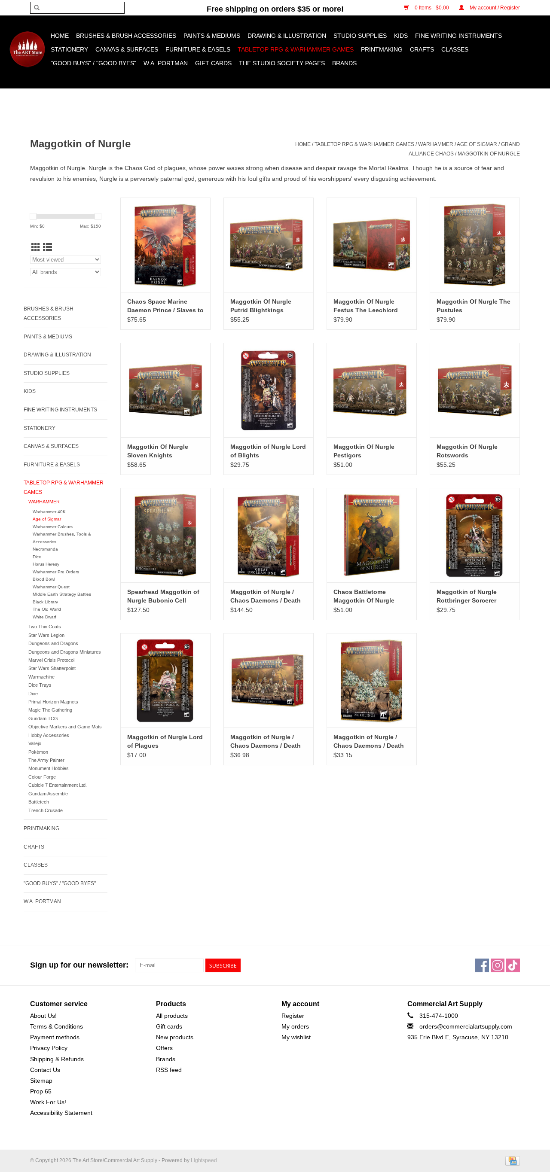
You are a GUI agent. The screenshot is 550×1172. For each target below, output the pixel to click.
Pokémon (38, 752)
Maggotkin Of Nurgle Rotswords (467, 451)
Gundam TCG (43, 718)
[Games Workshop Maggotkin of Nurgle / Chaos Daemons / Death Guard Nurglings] (372, 680)
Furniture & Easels (197, 49)
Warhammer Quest (51, 586)
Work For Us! (48, 1102)
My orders (295, 1026)
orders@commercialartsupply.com (465, 1026)
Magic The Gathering (50, 709)
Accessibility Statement (61, 1112)
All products (172, 1015)
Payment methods (54, 1037)
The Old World (47, 609)
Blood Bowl (44, 579)
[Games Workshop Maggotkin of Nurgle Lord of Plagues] (165, 680)
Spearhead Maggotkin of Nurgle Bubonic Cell (163, 596)
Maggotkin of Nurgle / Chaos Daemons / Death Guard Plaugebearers (265, 742)
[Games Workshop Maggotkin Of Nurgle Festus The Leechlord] (372, 245)
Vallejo (34, 743)
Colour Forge (42, 776)
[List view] (47, 248)
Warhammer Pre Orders (56, 571)
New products (174, 1037)
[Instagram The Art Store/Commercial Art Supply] (497, 965)
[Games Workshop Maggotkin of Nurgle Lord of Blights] (268, 390)
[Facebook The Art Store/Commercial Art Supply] (482, 965)
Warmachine (41, 676)
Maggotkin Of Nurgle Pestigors (363, 451)
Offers (164, 1047)
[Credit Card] (511, 1160)
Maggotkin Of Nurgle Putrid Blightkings (260, 306)
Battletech (38, 801)
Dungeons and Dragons (53, 643)
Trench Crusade (45, 810)
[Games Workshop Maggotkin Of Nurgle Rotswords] (475, 390)
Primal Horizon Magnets (53, 701)
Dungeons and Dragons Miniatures (64, 651)
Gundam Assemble (48, 793)
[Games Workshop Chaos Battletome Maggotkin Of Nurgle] (372, 535)
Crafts (422, 49)
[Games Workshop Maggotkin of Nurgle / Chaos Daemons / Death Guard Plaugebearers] (268, 680)
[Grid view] (35, 248)
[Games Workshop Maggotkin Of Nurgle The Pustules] (475, 245)
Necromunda (45, 549)
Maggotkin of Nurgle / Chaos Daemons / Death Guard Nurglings (368, 742)
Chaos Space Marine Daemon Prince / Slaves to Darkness (165, 306)
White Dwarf (44, 617)
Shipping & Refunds (57, 1059)
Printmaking (382, 49)
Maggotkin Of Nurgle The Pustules (473, 306)
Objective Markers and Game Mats (65, 726)
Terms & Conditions (56, 1026)
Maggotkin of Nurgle (489, 154)
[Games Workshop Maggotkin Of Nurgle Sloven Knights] (165, 390)
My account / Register (494, 8)
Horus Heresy (46, 564)
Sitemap (41, 1080)
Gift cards (213, 63)
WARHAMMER (435, 144)
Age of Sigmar (477, 144)
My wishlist (296, 1037)
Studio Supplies (360, 35)
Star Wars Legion (46, 635)
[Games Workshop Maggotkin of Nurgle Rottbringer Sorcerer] (475, 535)
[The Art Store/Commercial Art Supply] (27, 49)
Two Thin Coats (44, 626)
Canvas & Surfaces (126, 49)
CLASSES (454, 49)
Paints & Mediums (211, 35)
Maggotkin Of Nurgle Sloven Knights (157, 451)
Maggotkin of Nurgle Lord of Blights (268, 451)
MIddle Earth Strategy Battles (62, 594)
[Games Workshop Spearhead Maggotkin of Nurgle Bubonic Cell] (165, 535)
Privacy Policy (48, 1047)
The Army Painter (46, 760)
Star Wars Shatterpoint (52, 668)
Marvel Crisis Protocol (51, 660)
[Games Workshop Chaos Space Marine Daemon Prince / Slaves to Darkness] (165, 245)
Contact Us (45, 1069)
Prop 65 (41, 1091)
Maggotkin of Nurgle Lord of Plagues (165, 741)
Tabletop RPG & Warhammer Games (296, 49)
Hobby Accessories (48, 735)
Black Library (45, 602)
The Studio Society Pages (282, 63)
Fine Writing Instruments (458, 35)
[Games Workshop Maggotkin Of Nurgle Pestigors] (372, 390)
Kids (401, 35)
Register (292, 1015)
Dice (37, 556)
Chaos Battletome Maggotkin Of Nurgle (363, 596)
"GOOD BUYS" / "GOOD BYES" (93, 63)
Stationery (69, 49)
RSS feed (169, 1069)
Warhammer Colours (53, 526)
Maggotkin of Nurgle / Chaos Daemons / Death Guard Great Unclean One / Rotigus (268, 596)
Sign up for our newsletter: (79, 965)
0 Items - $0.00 (431, 8)
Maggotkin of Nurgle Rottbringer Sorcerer (467, 596)
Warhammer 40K (49, 511)
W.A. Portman (166, 63)
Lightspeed (204, 1160)
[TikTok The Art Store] (513, 965)
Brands (344, 63)
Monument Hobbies (48, 768)
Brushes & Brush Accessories (126, 35)
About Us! (43, 1015)
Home (60, 35)
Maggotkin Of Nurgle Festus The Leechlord (365, 306)
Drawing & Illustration (287, 35)
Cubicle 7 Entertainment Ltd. (57, 785)
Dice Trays (40, 685)
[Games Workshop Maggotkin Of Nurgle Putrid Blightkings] (268, 245)
